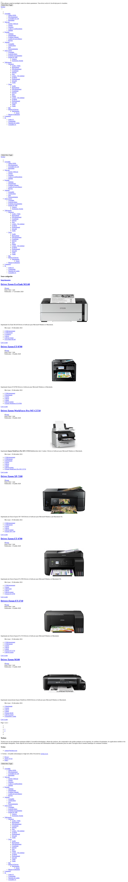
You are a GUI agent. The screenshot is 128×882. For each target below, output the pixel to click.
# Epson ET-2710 (9, 650)
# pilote (6, 400)
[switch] (1, 8)
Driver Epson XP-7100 (11, 476)
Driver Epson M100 (10, 659)
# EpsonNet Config (10, 716)
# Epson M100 (8, 713)
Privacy (6, 757)
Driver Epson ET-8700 (11, 346)
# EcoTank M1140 (10, 339)
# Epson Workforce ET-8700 (13, 403)
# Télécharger (8, 332)
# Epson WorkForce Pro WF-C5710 (15, 469)
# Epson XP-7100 (9, 531)
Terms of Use (8, 758)
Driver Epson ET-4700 (11, 538)
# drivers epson (8, 338)
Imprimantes (6, 280)
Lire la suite (4, 342)
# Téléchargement (9, 331)
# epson (6, 397)
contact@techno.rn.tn (10, 750)
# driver (6, 336)
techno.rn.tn (44, 754)
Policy (6, 760)
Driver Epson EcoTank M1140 (15, 284)
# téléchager (8, 589)
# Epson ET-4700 (9, 594)
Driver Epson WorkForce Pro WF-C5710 (21, 410)
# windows (7, 334)
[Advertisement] (64, 140)
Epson (7, 288)
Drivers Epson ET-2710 (12, 601)
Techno (3, 7)
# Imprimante (8, 395)
